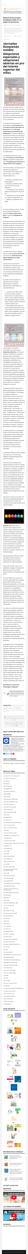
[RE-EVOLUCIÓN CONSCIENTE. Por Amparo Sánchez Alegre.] (6, 1179)
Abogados (6, 783)
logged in (12, 763)
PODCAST (6, 947)
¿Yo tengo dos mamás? (9, 778)
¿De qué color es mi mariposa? (11, 776)
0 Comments (19, 36)
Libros (5, 900)
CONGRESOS (7, 846)
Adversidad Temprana (9, 812)
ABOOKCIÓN (6, 786)
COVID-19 (6, 851)
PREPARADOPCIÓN (8, 957)
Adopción (6, 10)
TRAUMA (5, 986)
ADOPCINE (6, 794)
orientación (7, 710)
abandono (6, 781)
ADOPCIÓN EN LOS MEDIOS (10, 799)
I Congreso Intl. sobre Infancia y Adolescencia (11, 889)
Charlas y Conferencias (9, 833)
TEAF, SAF (6, 980)
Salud (5, 975)
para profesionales (9, 32)
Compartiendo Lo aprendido (10, 835)
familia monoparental (9, 875)
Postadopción (17, 32)
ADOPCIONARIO (7, 809)
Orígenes (6, 923)
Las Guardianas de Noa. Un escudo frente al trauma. (15, 1163)
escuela (5, 864)
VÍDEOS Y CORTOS (8, 993)
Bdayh (23, 1252)
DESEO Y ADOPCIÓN (8, 856)
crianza (5, 708)
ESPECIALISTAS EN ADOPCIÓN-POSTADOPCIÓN (11, 870)
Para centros (7, 926)
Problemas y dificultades (9, 965)
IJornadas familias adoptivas (10, 892)
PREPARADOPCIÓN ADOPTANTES (11, 960)
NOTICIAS (6, 918)
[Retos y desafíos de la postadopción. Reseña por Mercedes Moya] (6, 1157)
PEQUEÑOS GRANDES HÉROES (11, 944)
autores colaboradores (10, 29)
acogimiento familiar (8, 791)
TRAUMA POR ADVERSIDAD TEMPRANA (12, 988)
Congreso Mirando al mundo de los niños (13, 843)
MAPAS (5, 908)
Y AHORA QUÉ (7, 1004)
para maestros (7, 931)
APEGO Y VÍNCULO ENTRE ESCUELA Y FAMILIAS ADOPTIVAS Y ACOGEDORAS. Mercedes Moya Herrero (16, 1171)
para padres (19, 30)
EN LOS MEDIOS (7, 859)
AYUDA (5, 830)
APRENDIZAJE (7, 817)
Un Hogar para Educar (9, 991)
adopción (15, 705)
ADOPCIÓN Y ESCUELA (9, 807)
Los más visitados (8, 905)
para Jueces (6, 928)
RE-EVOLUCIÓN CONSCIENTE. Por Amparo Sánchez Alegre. (16, 1178)
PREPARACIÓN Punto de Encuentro (12, 954)
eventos (11, 708)
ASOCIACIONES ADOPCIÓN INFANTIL (12, 822)
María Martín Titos (8, 910)
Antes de (6, 814)
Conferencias (17, 707)
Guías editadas (7, 881)
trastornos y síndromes (9, 983)
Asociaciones (7, 820)
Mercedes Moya (7, 916)
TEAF (5, 978)
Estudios (6, 873)
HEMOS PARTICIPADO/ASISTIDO (11, 883)
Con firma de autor (8, 840)
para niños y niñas (8, 934)
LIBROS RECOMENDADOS (9, 903)
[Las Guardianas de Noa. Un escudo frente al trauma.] (6, 1164)
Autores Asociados (15, 28)
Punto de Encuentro (13, 9)
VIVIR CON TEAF (7, 999)
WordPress (19, 1252)
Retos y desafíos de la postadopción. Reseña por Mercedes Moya (15, 1157)
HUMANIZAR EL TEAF (8, 886)
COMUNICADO (7, 838)
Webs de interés (7, 1001)
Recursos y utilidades (9, 973)
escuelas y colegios (8, 866)
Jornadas (17, 708)
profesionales (7, 967)
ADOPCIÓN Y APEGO (8, 804)
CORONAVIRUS (7, 848)
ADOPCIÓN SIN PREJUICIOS (10, 801)
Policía (5, 949)
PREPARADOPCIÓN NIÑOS (9, 962)
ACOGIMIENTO (7, 789)
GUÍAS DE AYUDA (7, 878)
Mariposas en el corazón (9, 913)
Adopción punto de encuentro (13, 25)
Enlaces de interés (8, 861)
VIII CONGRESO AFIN (8, 996)
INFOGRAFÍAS (7, 895)
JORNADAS (13, 30)
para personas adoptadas (10, 939)
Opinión (5, 921)
